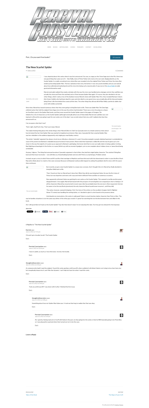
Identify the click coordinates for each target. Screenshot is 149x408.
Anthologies (64, 47)
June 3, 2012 (31, 70)
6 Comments (119, 70)
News (49, 47)
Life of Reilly (111, 86)
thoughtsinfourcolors (33, 263)
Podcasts (80, 47)
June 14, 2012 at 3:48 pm (39, 300)
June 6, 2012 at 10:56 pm (36, 248)
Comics (72, 47)
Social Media (97, 47)
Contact (88, 47)
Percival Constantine (36, 246)
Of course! (117, 57)
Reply (27, 238)
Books (55, 47)
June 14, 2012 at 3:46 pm (36, 283)
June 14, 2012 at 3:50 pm (42, 316)
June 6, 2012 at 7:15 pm (33, 232)
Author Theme (119, 405)
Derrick (28, 230)
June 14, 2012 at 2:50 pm (33, 265)
